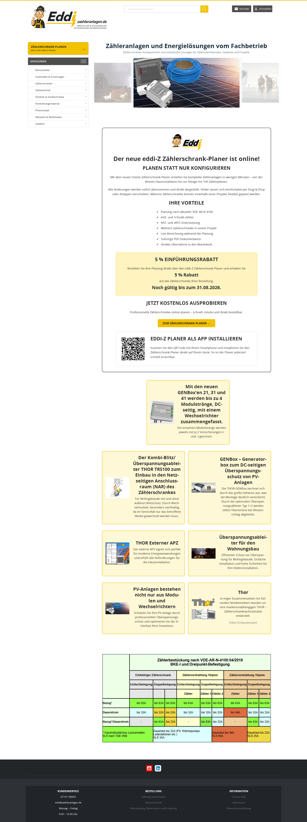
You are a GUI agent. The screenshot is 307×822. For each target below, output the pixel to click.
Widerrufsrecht (153, 802)
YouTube (149, 768)
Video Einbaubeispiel (243, 622)
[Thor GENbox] (186, 83)
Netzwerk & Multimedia (48, 117)
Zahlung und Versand (153, 796)
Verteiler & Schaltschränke (49, 96)
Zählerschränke (43, 83)
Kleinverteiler (42, 70)
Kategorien (38, 61)
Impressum (238, 802)
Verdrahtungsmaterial (47, 103)
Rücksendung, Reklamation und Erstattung (153, 808)
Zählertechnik (42, 90)
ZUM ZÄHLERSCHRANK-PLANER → (186, 323)
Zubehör (40, 123)
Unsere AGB (238, 796)
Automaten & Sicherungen (49, 76)
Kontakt (244, 9)
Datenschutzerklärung (239, 808)
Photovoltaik (42, 110)
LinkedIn (158, 768)
